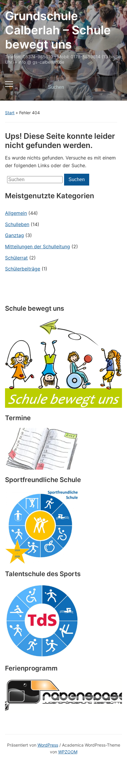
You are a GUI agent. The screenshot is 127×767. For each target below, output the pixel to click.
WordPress (48, 744)
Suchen (112, 87)
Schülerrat (16, 258)
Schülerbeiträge (22, 269)
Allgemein (16, 213)
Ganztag (14, 235)
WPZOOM (67, 751)
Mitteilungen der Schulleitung (37, 246)
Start (9, 112)
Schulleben (17, 224)
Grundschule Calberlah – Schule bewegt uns (58, 30)
